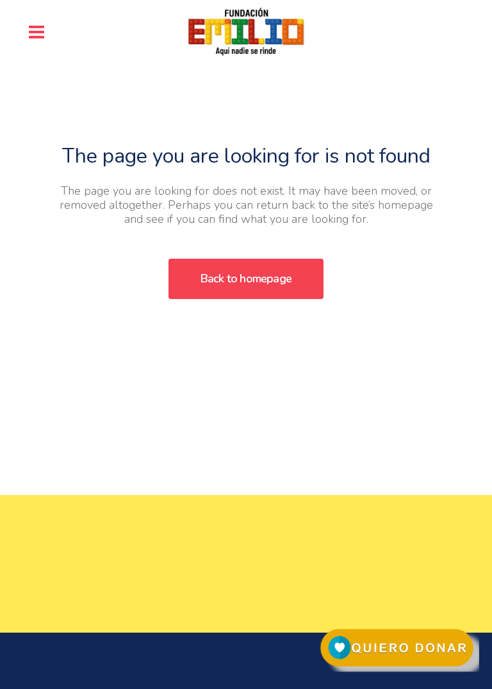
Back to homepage (246, 278)
